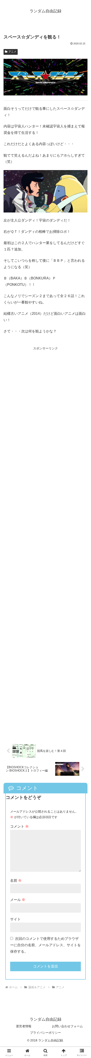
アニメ (12, 51)
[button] (82, 729)
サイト (15, 919)
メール (17, 900)
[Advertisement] (45, 543)
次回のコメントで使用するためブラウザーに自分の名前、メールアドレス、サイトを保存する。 (45, 945)
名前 (16, 880)
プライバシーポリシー (45, 1032)
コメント (19, 826)
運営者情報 (23, 1026)
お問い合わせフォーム (67, 1026)
